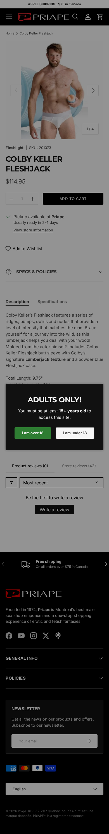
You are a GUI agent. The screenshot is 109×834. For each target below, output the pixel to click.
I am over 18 (33, 433)
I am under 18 (75, 433)
